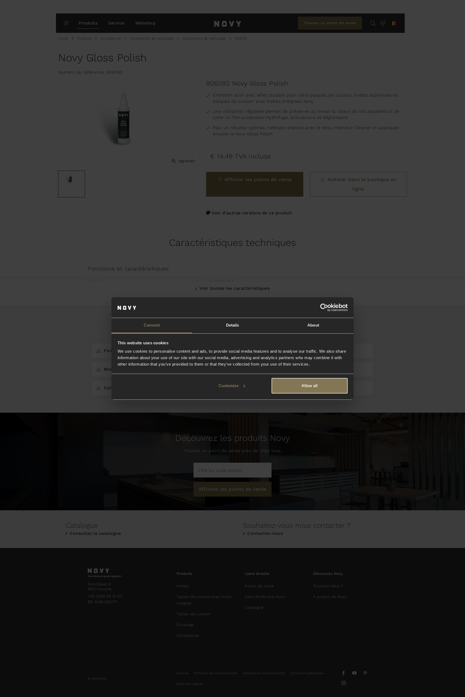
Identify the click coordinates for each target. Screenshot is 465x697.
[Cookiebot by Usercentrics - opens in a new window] (324, 307)
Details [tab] (232, 325)
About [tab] (313, 325)
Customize (229, 385)
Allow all (309, 385)
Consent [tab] (152, 325)
